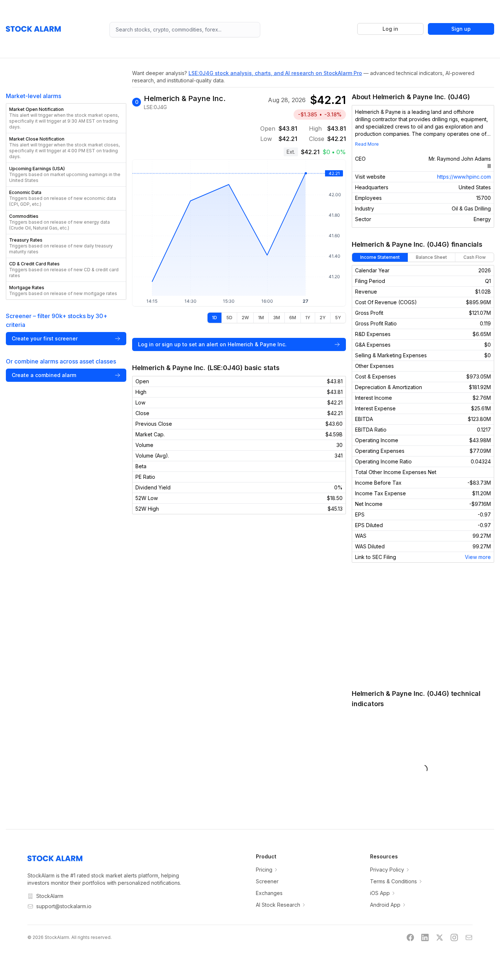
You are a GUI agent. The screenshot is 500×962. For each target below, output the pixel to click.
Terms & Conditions (393, 881)
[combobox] (185, 29)
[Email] (469, 937)
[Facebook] (410, 937)
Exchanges (269, 893)
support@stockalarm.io (64, 906)
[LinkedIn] (425, 937)
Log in (390, 29)
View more (478, 557)
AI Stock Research (278, 905)
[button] (66, 118)
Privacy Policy (387, 869)
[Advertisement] (423, 625)
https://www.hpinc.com (464, 177)
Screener (267, 881)
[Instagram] (454, 937)
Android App (385, 905)
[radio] (214, 318)
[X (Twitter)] (439, 937)
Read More (367, 144)
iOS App (380, 893)
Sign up (461, 29)
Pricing (264, 869)
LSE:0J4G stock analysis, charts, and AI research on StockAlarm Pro (275, 73)
